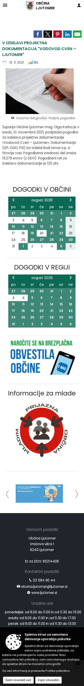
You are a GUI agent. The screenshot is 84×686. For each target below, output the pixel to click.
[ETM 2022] (39, 493)
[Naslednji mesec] (70, 200)
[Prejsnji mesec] (13, 200)
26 (32, 239)
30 (41, 213)
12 (32, 226)
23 (71, 311)
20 (41, 311)
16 (70, 304)
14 (51, 226)
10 (13, 226)
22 (61, 233)
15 (61, 226)
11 (23, 226)
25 (23, 317)
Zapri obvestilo (48, 680)
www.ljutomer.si (44, 592)
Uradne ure (42, 603)
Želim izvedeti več (18, 680)
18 (23, 311)
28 (23, 213)
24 (13, 317)
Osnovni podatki (42, 529)
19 (32, 233)
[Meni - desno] (79, 5)
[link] (37, 34)
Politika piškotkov (57, 671)
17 (13, 311)
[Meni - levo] (5, 5)
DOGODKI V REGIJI (42, 267)
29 (32, 213)
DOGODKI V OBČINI (42, 189)
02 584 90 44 (44, 580)
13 (41, 226)
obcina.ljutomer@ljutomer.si (44, 586)
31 (51, 213)
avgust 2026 (42, 200)
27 (13, 213)
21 (51, 233)
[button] (7, 494)
